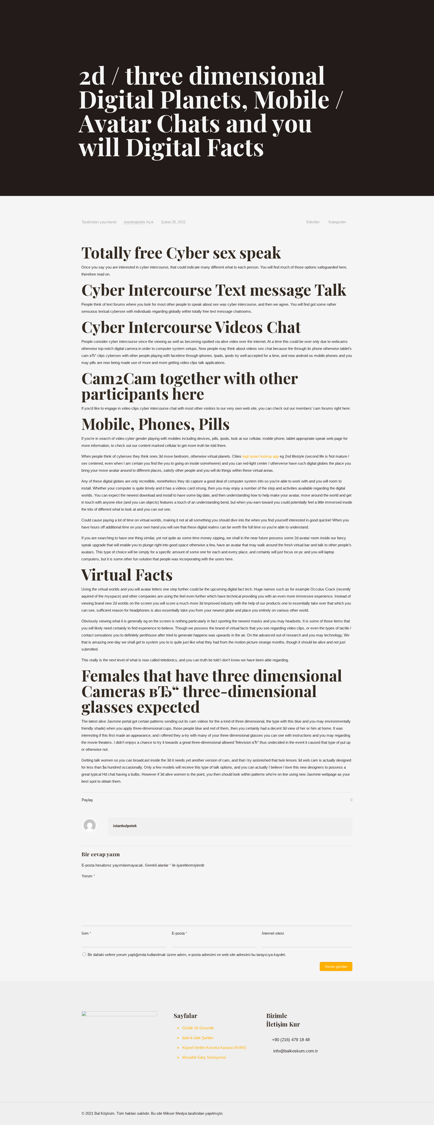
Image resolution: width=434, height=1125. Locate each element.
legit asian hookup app (260, 456)
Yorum (88, 876)
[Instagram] (334, 1113)
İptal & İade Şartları (197, 1038)
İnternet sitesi (273, 933)
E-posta (179, 933)
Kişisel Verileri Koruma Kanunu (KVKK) (214, 1047)
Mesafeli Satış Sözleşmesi (204, 1057)
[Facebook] (327, 1113)
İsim (86, 933)
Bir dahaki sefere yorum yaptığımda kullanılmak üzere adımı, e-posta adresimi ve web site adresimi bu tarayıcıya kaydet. (187, 954)
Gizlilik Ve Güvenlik (198, 1028)
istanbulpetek (134, 222)
